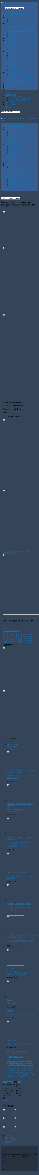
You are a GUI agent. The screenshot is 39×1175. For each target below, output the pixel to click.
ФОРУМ (8, 89)
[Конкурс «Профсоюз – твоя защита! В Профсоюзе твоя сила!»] (15, 965)
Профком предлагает (17, 50)
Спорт (11, 48)
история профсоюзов (12, 1072)
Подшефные (14, 46)
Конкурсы (8, 59)
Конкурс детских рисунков (18, 1061)
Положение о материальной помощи (23, 33)
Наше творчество (16, 57)
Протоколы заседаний (17, 34)
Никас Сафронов (17, 1065)
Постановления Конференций (20, 133)
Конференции (10, 38)
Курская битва (12, 1063)
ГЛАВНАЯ (9, 12)
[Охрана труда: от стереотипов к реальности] (15, 900)
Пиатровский (25, 1066)
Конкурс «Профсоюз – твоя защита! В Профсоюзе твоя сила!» (21, 973)
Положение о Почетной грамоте (21, 31)
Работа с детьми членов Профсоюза (21, 771)
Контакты (8, 87)
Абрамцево (25, 1051)
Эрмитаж (31, 1068)
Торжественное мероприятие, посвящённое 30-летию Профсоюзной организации (18, 844)
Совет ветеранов (11, 72)
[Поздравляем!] (15, 996)
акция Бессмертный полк (13, 1070)
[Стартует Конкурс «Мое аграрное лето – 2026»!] (15, 767)
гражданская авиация (26, 1070)
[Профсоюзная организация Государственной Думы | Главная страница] (19, 4)
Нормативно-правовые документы (22, 25)
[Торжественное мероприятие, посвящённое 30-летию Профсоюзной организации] (15, 833)
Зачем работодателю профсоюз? (22, 21)
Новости (19, 770)
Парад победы (17, 1066)
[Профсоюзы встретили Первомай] (15, 1037)
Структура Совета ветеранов (20, 74)
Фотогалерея (10, 84)
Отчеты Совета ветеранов (19, 82)
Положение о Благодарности (20, 29)
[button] (11, 631)
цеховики (19, 1076)
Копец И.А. (29, 1061)
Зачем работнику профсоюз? (20, 19)
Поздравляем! (12, 1004)
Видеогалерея (10, 85)
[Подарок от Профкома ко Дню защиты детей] (15, 800)
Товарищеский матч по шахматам (20, 1014)
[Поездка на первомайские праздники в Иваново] (15, 869)
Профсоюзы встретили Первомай (20, 1044)
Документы (9, 23)
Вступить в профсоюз (13, 17)
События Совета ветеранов (20, 76)
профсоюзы (17, 1074)
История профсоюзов (17, 70)
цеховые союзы (26, 1076)
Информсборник (15, 80)
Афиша (12, 53)
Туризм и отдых (15, 42)
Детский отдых (14, 44)
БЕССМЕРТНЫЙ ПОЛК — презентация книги (19, 67)
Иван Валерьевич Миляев (22, 1059)
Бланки (12, 36)
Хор (10, 55)
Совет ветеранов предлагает (20, 78)
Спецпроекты (10, 61)
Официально (20, 837)
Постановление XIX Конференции (22, 27)
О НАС (7, 16)
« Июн (5, 1100)
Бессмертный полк (16, 1053)
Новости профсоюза (17, 14)
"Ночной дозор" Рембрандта (14, 1051)
